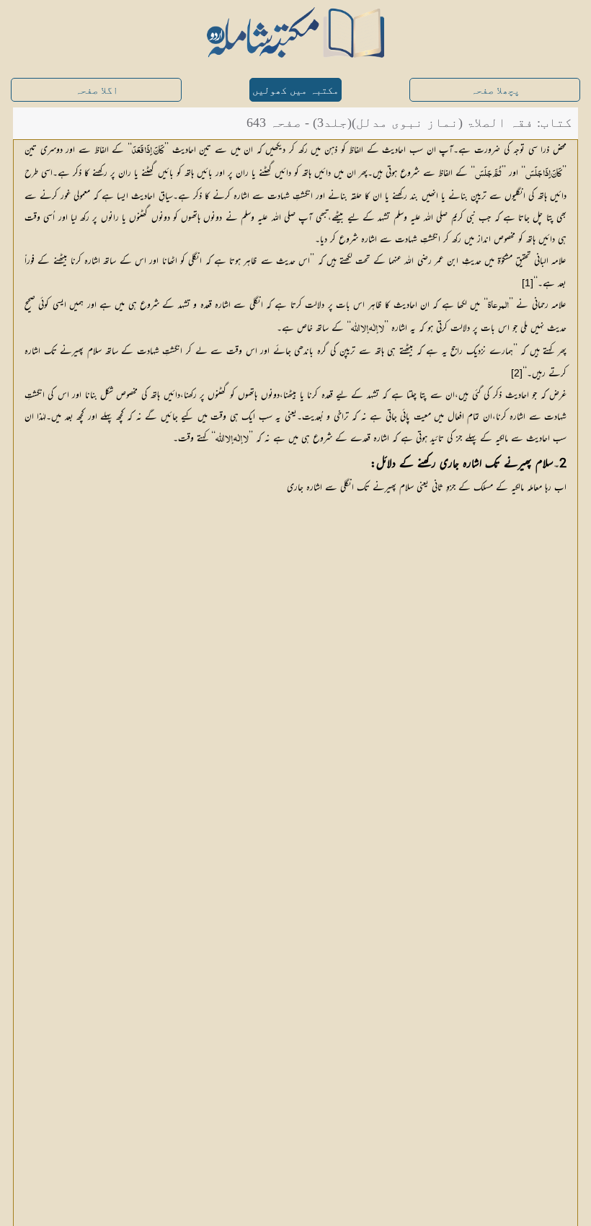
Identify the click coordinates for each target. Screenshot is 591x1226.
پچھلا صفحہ (495, 90)
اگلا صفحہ (96, 90)
